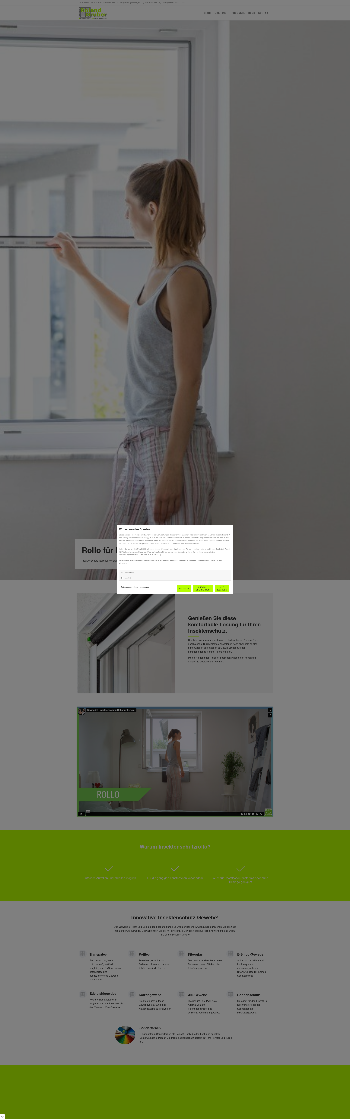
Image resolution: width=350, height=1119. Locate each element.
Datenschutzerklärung (129, 587)
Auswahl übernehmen (203, 588)
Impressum (144, 587)
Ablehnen (184, 588)
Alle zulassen (222, 588)
